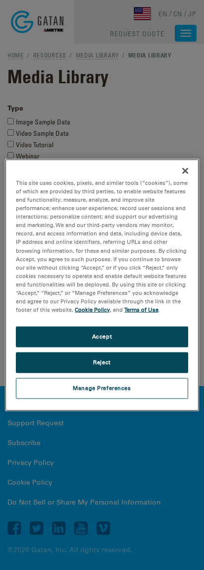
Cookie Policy (92, 309)
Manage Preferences (102, 387)
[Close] (185, 171)
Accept (102, 336)
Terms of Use (141, 309)
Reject (101, 362)
